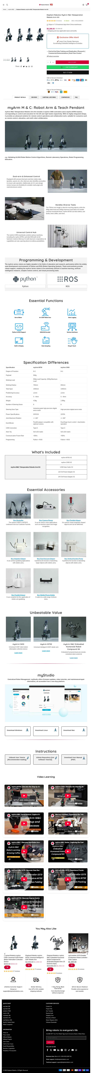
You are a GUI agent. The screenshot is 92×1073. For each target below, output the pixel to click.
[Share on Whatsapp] (29, 66)
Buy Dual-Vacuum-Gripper (46, 559)
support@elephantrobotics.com (65, 1062)
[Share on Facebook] (21, 66)
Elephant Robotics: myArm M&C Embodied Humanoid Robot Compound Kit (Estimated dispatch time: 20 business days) (56, 959)
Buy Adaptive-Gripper (18, 559)
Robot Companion (7, 1024)
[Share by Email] (32, 66)
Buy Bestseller (18, 520)
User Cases (6, 1041)
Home (4, 9)
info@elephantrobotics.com (61, 1059)
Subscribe (50, 1042)
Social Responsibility (8, 1046)
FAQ (76, 97)
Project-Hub (49, 1008)
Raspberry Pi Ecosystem (9, 1050)
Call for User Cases (8, 1044)
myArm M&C (11, 9)
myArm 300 (6, 1013)
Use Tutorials (49, 1011)
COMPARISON (65, 97)
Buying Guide (49, 1013)
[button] (51, 21)
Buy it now (67, 72)
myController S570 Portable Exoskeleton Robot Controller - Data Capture (78, 957)
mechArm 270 (6, 1017)
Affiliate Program (7, 1039)
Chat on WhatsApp (72, 67)
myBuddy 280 (6, 1015)
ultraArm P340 (7, 1011)
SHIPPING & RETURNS (49, 97)
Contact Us (49, 1006)
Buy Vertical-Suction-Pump (74, 559)
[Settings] (83, 4)
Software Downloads (51, 1022)
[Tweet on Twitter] (24, 66)
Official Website (7, 1037)
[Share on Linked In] (26, 66)
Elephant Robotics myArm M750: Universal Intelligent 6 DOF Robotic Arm (34, 957)
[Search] (7, 4)
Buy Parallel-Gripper (18, 595)
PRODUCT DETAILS (20, 97)
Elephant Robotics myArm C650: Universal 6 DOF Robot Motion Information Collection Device (13, 958)
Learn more (18, 653)
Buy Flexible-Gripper (74, 520)
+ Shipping (50, 31)
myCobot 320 (6, 1008)
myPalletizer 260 (7, 1020)
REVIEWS (34, 97)
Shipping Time (49, 1015)
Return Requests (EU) (51, 1020)
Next (43, 34)
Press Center (6, 1035)
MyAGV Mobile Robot (8, 1022)
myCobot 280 (6, 1006)
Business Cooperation (9, 1048)
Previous (4, 34)
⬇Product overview (53, 56)
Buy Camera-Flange (46, 520)
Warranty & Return (51, 1017)
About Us (5, 1032)
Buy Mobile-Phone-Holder (46, 595)
